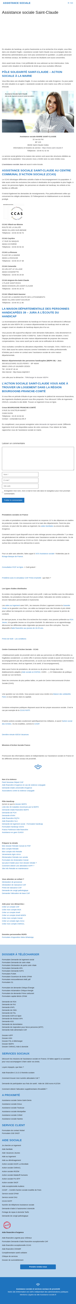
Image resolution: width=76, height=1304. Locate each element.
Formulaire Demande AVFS (13, 971)
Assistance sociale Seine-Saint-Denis (16, 1100)
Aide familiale (7, 1149)
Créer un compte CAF (10, 907)
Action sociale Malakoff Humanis (15, 1175)
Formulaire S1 (7, 982)
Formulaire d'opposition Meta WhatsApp (18, 937)
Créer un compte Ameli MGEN (14, 915)
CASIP (36, 724)
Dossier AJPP (7, 1035)
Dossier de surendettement (12, 1260)
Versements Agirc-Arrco (11, 854)
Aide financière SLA (10, 821)
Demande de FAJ (9, 1004)
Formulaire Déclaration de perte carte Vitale (19, 965)
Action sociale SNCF (10, 1183)
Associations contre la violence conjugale (18, 791)
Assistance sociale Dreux (12, 1104)
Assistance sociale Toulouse (13, 1108)
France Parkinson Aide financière (15, 830)
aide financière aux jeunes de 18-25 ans (27, 628)
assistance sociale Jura (13, 164)
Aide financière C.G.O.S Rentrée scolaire (18, 1073)
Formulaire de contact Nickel (13, 1130)
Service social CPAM (10, 1194)
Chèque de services (10, 1256)
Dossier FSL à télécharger (12, 1041)
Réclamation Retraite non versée (15, 857)
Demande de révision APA (12, 1019)
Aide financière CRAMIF (11, 1249)
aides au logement (12, 605)
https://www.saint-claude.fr (52, 148)
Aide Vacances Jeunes (11, 1153)
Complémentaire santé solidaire (14, 1253)
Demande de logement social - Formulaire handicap (22, 824)
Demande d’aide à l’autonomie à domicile (18, 1209)
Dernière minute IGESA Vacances (15, 735)
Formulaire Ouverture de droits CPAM (17, 977)
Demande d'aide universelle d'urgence (17, 788)
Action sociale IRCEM (10, 1171)
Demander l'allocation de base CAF (16, 893)
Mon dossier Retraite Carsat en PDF (16, 846)
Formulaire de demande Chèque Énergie (18, 988)
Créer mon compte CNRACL (13, 924)
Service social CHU (9, 1197)
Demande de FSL (9, 1013)
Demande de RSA (9, 1002)
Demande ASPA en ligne (11, 1016)
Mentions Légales (27, 1295)
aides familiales (47, 526)
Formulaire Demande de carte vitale (16, 962)
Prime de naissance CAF (12, 888)
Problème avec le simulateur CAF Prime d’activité (21, 578)
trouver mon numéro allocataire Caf (24, 1078)
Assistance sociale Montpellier (14, 1111)
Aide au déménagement (11, 1160)
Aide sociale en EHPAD (31, 672)
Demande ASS (8, 1021)
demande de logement (48, 424)
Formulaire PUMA (9, 974)
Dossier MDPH (8, 1044)
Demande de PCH (9, 813)
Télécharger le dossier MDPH (36, 377)
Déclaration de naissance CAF (14, 885)
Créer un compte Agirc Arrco (13, 921)
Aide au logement (9, 1157)
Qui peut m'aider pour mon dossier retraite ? (19, 863)
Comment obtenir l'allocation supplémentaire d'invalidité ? (24, 1089)
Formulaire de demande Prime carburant (18, 993)
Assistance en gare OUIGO (13, 832)
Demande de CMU (9, 1010)
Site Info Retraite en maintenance (15, 868)
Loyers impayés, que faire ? (13, 1067)
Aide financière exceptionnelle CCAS (16, 1245)
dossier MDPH (21, 804)
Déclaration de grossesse (12, 882)
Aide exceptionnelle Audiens (13, 1186)
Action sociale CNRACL (11, 1168)
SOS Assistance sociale (44, 554)
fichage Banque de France (12, 556)
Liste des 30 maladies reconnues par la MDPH (20, 807)
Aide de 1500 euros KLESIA (49, 1084)
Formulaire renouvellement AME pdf (16, 979)
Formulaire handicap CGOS (13, 827)
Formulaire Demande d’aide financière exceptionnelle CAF (25, 1241)
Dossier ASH (7, 1038)
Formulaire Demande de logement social (18, 960)
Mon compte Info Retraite (12, 852)
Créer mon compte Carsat (12, 918)
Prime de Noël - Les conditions (14, 639)
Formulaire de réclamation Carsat (15, 860)
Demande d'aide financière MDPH (15, 810)
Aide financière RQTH (10, 818)
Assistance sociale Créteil (12, 1115)
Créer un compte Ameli (11, 912)
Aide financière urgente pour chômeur (17, 1238)
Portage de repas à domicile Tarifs (15, 1212)
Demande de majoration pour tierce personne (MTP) (22, 1027)
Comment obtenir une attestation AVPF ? (18, 866)
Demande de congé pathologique (15, 890)
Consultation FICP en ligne (12, 567)
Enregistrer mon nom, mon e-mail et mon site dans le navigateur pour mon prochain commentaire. (37, 492)
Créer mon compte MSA (11, 910)
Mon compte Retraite (10, 849)
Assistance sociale (16, 3)
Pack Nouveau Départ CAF (12, 782)
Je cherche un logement (11, 1145)
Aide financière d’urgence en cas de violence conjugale (23, 785)
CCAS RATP (25, 710)
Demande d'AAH (8, 815)
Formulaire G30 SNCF (11, 1133)
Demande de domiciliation (12, 1024)
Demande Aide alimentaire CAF (14, 1030)
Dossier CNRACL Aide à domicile (15, 1047)
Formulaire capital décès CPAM (14, 996)
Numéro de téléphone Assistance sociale (18, 1205)
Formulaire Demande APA (12, 968)
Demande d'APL (8, 1007)
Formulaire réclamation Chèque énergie (17, 991)
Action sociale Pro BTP (11, 1179)
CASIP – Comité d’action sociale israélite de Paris (21, 1190)
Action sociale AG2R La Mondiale (15, 1164)
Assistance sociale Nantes (12, 1119)
